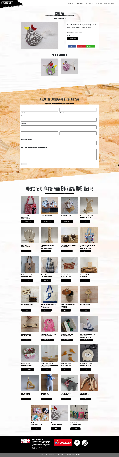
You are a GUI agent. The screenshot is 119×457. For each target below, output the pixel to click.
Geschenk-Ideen (109, 3)
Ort (22, 136)
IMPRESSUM (61, 455)
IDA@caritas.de (36, 449)
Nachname (62, 112)
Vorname (23, 112)
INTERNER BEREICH (51, 455)
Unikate (70, 3)
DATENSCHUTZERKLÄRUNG (73, 455)
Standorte (89, 3)
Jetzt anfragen (72, 38)
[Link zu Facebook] (77, 442)
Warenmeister (79, 3)
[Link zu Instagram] (85, 442)
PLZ (60, 136)
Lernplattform (41, 455)
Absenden (24, 164)
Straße (22, 130)
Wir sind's (99, 3)
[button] (72, 46)
